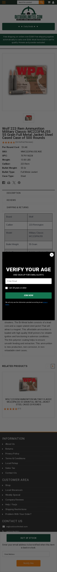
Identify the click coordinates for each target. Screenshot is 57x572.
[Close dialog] (52, 255)
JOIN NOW (28, 295)
